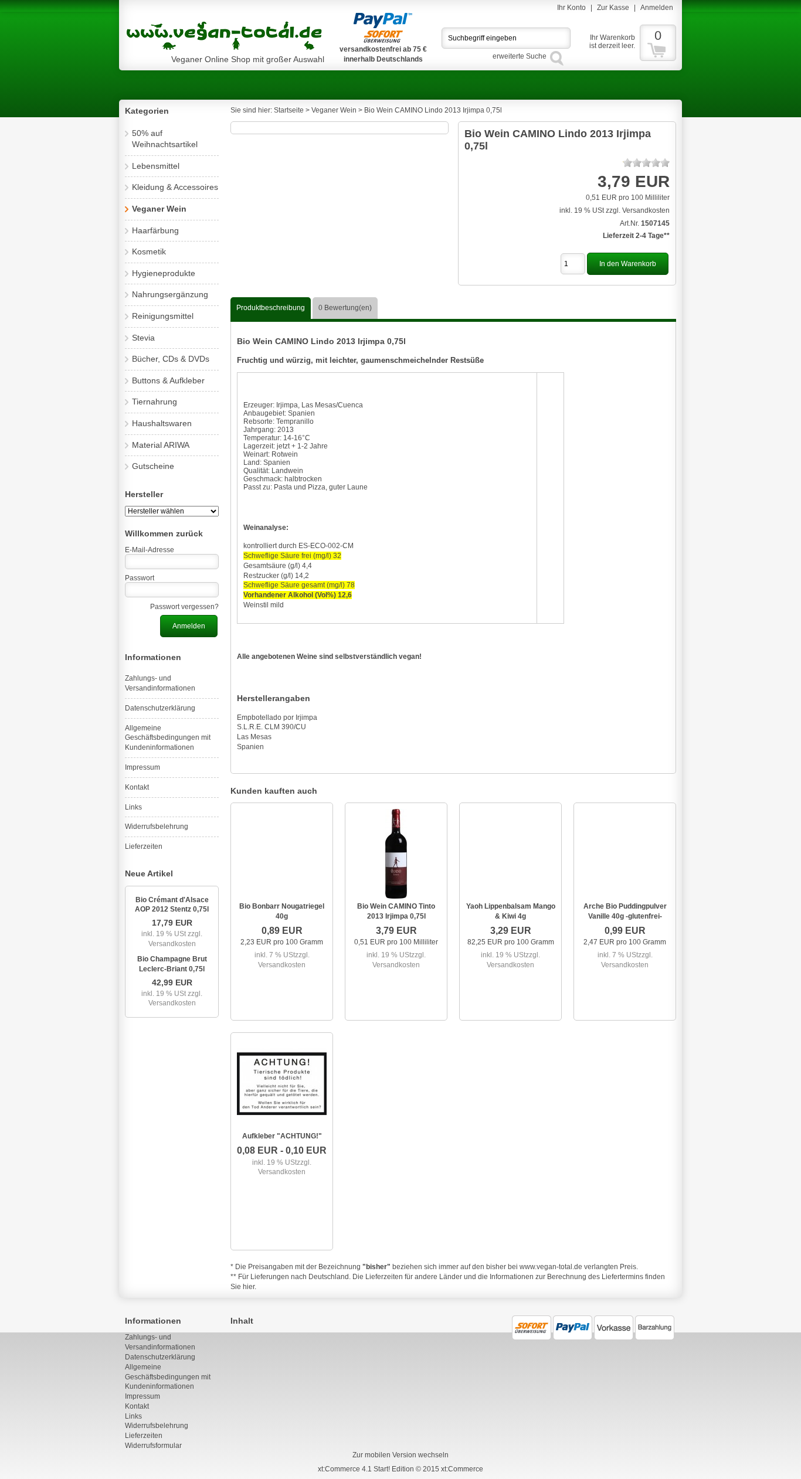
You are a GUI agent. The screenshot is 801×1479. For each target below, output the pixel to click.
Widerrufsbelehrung (156, 826)
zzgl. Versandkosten (175, 939)
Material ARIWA (160, 445)
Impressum (142, 767)
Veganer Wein (159, 208)
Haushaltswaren (162, 423)
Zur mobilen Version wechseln (400, 1455)
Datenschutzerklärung (160, 708)
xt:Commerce (462, 1469)
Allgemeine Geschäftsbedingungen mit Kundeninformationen (168, 738)
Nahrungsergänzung (170, 294)
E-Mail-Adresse (149, 550)
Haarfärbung (155, 230)
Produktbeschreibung (270, 308)
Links (133, 807)
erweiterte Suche (520, 56)
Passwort (139, 578)
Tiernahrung (154, 401)
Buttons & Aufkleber (168, 380)
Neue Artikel (149, 873)
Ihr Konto (571, 8)
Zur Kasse (613, 8)
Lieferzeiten (143, 846)
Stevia (143, 337)
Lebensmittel (155, 166)
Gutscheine (153, 466)
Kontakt (137, 787)
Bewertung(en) (345, 308)
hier (248, 1287)
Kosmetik (149, 251)
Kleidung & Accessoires (175, 187)
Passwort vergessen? (184, 607)
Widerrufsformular (153, 1445)
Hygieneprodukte (163, 273)
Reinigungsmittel (163, 316)
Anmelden (656, 8)
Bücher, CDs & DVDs (170, 358)
